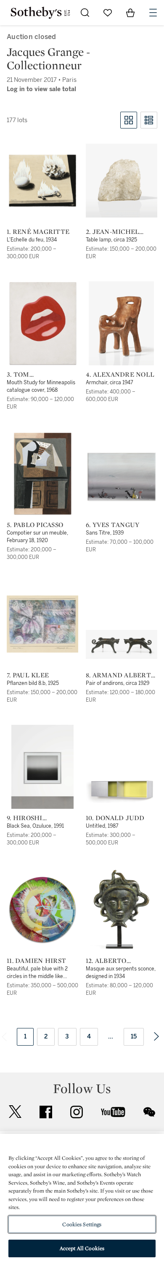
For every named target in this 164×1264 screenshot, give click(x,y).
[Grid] (128, 120)
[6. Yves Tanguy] (121, 477)
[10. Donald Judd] (121, 790)
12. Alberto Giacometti (108, 961)
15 (134, 1036)
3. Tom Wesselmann (30, 374)
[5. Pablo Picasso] (43, 474)
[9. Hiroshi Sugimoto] (42, 767)
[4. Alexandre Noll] (121, 323)
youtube (113, 1112)
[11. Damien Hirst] (42, 910)
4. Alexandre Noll (120, 374)
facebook (46, 1112)
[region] (82, 1199)
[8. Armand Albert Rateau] (121, 644)
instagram (76, 1112)
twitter (15, 1111)
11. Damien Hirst (36, 961)
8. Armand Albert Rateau (118, 675)
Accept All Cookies (82, 1248)
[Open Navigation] (153, 12)
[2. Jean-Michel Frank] (121, 181)
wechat (149, 1112)
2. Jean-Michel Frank (113, 232)
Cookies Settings (81, 1224)
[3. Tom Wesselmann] (43, 323)
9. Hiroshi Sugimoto (25, 818)
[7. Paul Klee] (42, 624)
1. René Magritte (38, 232)
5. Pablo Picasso (35, 525)
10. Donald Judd (115, 818)
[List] (148, 120)
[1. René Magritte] (42, 181)
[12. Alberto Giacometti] (121, 910)
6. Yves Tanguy (113, 525)
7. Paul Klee (28, 675)
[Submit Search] (85, 12)
